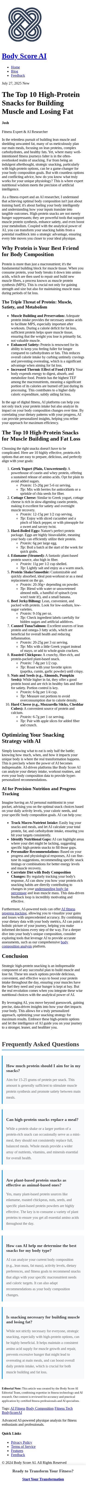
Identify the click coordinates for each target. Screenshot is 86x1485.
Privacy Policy (21, 1442)
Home (15, 67)
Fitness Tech (64, 1408)
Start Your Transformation (43, 1479)
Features (17, 1451)
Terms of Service (23, 1446)
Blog (14, 71)
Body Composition (40, 1408)
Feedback (18, 75)
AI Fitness (17, 1408)
